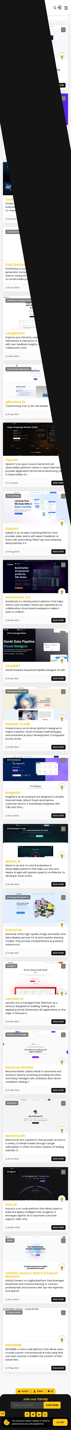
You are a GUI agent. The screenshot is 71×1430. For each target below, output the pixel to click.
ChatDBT (12, 666)
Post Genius (15, 264)
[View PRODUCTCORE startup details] (35, 703)
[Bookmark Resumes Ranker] (63, 1034)
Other (10, 564)
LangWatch (15, 333)
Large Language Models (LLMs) (22, 427)
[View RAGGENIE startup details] (21, 1309)
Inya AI (11, 1204)
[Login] (59, 8)
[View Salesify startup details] (35, 508)
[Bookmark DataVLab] (63, 897)
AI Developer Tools (16, 828)
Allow (60, 1422)
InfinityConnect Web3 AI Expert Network (31, 1275)
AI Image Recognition (18, 897)
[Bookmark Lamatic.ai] (63, 966)
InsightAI (12, 792)
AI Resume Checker (17, 1034)
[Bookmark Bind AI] (63, 29)
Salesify (12, 528)
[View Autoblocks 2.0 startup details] (35, 576)
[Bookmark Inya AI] (63, 1172)
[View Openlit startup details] (35, 439)
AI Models (12, 1103)
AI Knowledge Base (16, 633)
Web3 (10, 1240)
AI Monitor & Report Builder (20, 300)
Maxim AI (13, 861)
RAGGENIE (13, 1345)
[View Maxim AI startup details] (35, 840)
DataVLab (13, 930)
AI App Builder (14, 1312)
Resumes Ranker (19, 1067)
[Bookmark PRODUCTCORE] (63, 691)
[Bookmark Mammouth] (63, 1103)
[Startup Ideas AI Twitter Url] (33, 1414)
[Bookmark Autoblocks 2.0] (63, 564)
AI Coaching (13, 495)
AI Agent (11, 965)
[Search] (54, 7)
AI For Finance (14, 759)
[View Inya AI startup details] (35, 1183)
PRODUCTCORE (17, 724)
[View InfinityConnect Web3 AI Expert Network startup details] (35, 1252)
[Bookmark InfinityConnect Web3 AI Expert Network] (63, 1240)
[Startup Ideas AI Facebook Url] (27, 1414)
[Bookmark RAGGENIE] (63, 1312)
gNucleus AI (15, 402)
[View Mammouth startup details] (35, 1115)
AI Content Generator (18, 231)
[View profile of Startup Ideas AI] (62, 57)
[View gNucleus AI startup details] (35, 381)
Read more (58, 482)
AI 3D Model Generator (18, 369)
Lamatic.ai (14, 998)
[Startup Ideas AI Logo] (68, 1409)
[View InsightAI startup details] (35, 772)
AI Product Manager (17, 691)
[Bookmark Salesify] (63, 496)
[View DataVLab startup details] (35, 909)
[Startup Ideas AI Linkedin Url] (38, 1414)
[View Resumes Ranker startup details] (35, 1046)
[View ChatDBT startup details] (35, 645)
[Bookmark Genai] (63, 98)
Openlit (11, 460)
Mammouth (15, 1135)
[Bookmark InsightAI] (63, 760)
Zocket (11, 199)
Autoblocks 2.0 (17, 597)
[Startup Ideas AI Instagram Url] (44, 1414)
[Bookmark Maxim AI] (63, 828)
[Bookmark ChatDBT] (63, 633)
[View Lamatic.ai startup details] (35, 977)
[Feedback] (2, 1413)
